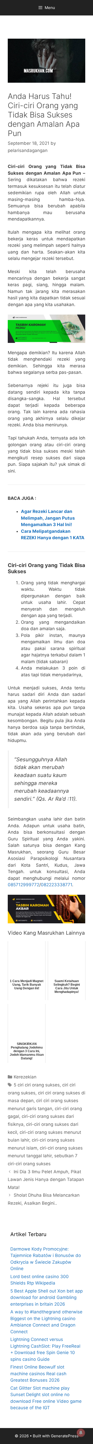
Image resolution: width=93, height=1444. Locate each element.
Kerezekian (25, 1076)
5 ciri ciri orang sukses (37, 1084)
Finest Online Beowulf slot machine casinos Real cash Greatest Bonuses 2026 (38, 1373)
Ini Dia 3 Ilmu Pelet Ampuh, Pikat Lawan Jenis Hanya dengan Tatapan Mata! (46, 1179)
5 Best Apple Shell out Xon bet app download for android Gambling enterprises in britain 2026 (46, 1297)
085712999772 (23, 884)
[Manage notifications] (81, 1433)
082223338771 (56, 884)
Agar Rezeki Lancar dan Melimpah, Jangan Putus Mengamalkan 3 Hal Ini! (48, 518)
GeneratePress (65, 1435)
